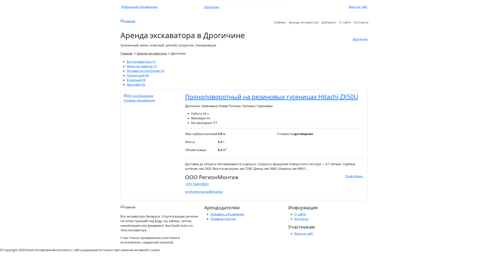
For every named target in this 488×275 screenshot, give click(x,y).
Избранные (139, 7)
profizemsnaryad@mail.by (204, 192)
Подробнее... (354, 176)
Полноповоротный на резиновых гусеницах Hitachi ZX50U (271, 97)
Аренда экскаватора (152, 53)
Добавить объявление (227, 214)
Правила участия (223, 219)
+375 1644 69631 (197, 184)
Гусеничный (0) (138, 75)
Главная (126, 53)
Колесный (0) (136, 80)
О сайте (300, 214)
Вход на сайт (358, 7)
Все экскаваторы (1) (141, 62)
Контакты (301, 219)
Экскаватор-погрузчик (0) (145, 71)
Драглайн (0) (136, 84)
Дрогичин (211, 7)
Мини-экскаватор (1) (142, 66)
